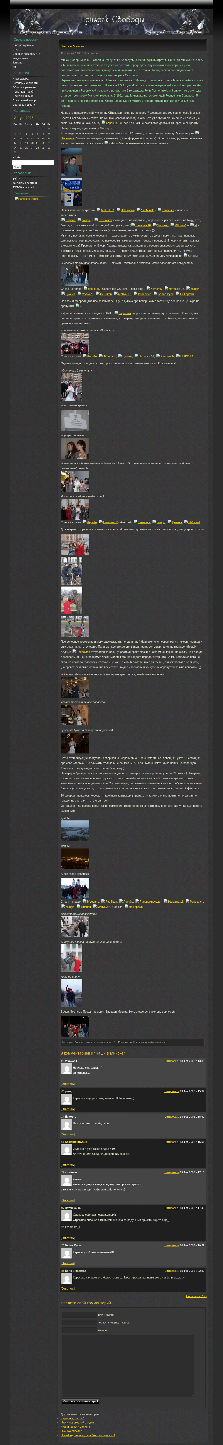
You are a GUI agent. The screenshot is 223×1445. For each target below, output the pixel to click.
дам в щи (94, 288)
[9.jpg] (75, 724)
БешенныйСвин (76, 1141)
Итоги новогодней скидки (77, 1422)
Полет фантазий (23, 91)
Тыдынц (17, 62)
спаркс (17, 49)
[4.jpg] (72, 400)
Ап (14, 66)
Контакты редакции (25, 183)
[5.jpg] (75, 490)
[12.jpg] (75, 898)
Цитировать (171, 1061)
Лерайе (70, 220)
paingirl (86, 220)
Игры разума (21, 78)
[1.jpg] (75, 285)
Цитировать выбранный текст (150, 1042)
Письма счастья (71, 1431)
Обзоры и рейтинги (25, 87)
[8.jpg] (72, 583)
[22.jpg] (75, 936)
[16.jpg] (72, 174)
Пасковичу (68, 138)
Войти (16, 178)
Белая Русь (166, 294)
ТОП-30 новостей (23, 187)
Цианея (70, 294)
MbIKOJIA (107, 210)
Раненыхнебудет (151, 901)
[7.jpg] (75, 553)
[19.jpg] (72, 613)
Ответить (68, 1083)
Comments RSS (196, 1296)
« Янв (16, 157)
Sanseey (162, 225)
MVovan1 (180, 225)
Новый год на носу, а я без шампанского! (88, 1435)
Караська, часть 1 (72, 1418)
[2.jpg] (75, 868)
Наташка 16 (143, 225)
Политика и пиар (23, 96)
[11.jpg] (72, 1006)
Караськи (112, 123)
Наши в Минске (72, 46)
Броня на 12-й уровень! (76, 1426)
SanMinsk (147, 210)
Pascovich (105, 220)
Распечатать (125, 1042)
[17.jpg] (75, 430)
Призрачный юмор (24, 100)
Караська (168, 210)
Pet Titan (106, 294)
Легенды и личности (25, 83)
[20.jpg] (75, 636)
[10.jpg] (75, 752)
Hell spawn (128, 210)
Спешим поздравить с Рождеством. (26, 56)
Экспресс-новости (24, 104)
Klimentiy (156, 288)
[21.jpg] (75, 696)
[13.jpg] (72, 971)
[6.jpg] (75, 518)
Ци (96, 53)
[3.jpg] (75, 353)
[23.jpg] (72, 204)
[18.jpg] (75, 457)
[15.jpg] (75, 840)
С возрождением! (23, 45)
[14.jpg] (75, 1036)
